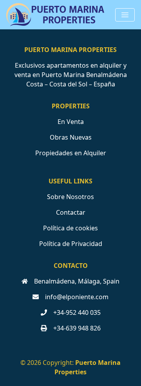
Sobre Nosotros (70, 196)
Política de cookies (70, 228)
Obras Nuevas (71, 137)
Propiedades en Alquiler (70, 153)
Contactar (70, 212)
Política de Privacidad (70, 243)
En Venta (71, 121)
